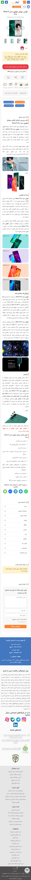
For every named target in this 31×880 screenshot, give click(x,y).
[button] (8, 27)
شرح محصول (18, 102)
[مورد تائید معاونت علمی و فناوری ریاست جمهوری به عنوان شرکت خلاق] (25, 749)
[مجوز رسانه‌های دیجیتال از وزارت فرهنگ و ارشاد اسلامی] (15, 741)
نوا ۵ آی (4, 132)
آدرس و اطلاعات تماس (15, 777)
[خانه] (28, 6)
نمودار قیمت (18, 105)
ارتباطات (25, 539)
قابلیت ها (24, 543)
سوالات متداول (16, 657)
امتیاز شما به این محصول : (19, 619)
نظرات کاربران (7, 105)
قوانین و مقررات (15, 802)
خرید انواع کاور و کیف (15, 861)
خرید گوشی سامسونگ (15, 832)
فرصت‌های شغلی (15, 783)
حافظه (25, 525)
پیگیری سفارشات (15, 819)
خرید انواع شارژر (15, 858)
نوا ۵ (10, 132)
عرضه (25, 506)
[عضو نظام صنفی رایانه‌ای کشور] (11, 748)
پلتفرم (25, 520)
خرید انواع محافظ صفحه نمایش (15, 864)
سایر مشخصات (23, 553)
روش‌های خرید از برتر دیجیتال (15, 791)
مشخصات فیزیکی (22, 511)
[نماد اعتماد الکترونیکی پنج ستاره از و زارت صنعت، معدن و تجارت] (15, 736)
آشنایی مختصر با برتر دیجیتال (15, 772)
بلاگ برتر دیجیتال (15, 780)
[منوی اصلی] (28, 2)
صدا (26, 534)
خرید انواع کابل (15, 855)
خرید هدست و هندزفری (15, 852)
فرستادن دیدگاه (15, 626)
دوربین (25, 530)
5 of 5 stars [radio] (18, 622)
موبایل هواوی (17, 7)
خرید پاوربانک (15, 843)
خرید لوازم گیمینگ (15, 849)
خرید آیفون (15, 838)
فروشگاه (24, 7)
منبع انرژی (24, 548)
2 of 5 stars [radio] (23, 622)
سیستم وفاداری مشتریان (16, 824)
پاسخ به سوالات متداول (15, 774)
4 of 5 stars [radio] (20, 622)
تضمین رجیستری (15, 810)
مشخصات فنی (7, 102)
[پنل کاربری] (6, 2)
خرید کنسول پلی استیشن (15, 846)
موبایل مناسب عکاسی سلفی (11, 93)
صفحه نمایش (23, 516)
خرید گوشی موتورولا (15, 841)
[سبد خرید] (2, 2)
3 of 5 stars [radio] (22, 622)
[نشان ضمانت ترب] (15, 733)
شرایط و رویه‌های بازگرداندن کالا (15, 813)
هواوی (4, 127)
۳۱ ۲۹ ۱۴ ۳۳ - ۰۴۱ (16, 647)
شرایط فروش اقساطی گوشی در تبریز (15, 794)
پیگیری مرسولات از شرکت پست (15, 816)
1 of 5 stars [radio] (25, 622)
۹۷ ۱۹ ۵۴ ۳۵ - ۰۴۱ (16, 653)
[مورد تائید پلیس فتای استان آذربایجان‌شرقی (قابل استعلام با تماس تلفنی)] (15, 758)
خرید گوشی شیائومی (15, 835)
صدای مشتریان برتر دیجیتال (15, 821)
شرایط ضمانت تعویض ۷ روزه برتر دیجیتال (15, 796)
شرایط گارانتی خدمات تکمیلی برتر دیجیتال (15, 799)
